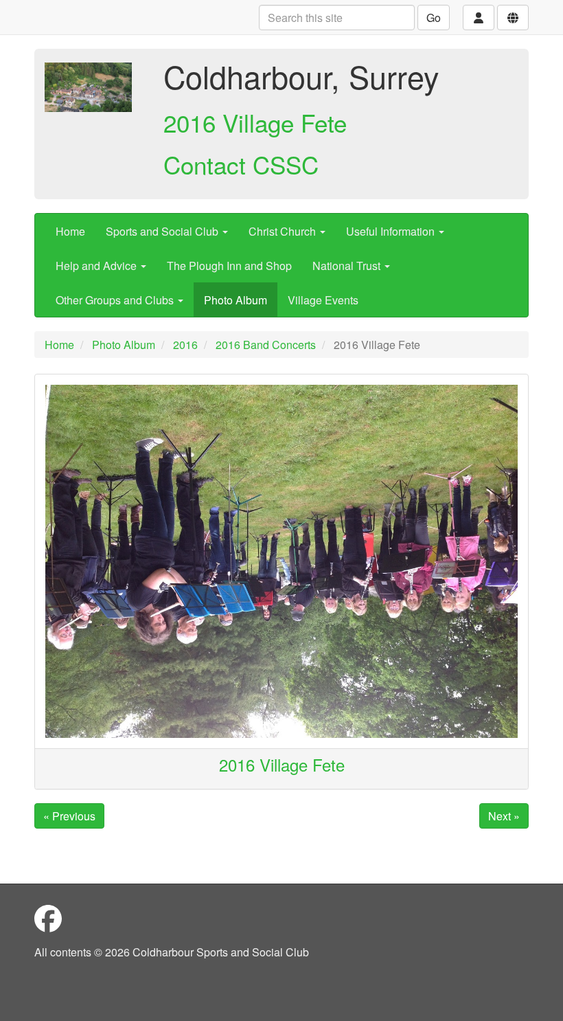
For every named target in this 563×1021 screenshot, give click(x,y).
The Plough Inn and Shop (229, 265)
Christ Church (284, 231)
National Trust (347, 265)
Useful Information (391, 231)
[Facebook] (48, 917)
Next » (504, 816)
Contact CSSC (241, 164)
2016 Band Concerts (266, 344)
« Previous (69, 816)
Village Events (323, 300)
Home (70, 231)
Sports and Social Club (163, 231)
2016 (185, 344)
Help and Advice (97, 265)
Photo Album (235, 300)
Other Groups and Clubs (116, 300)
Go (433, 17)
